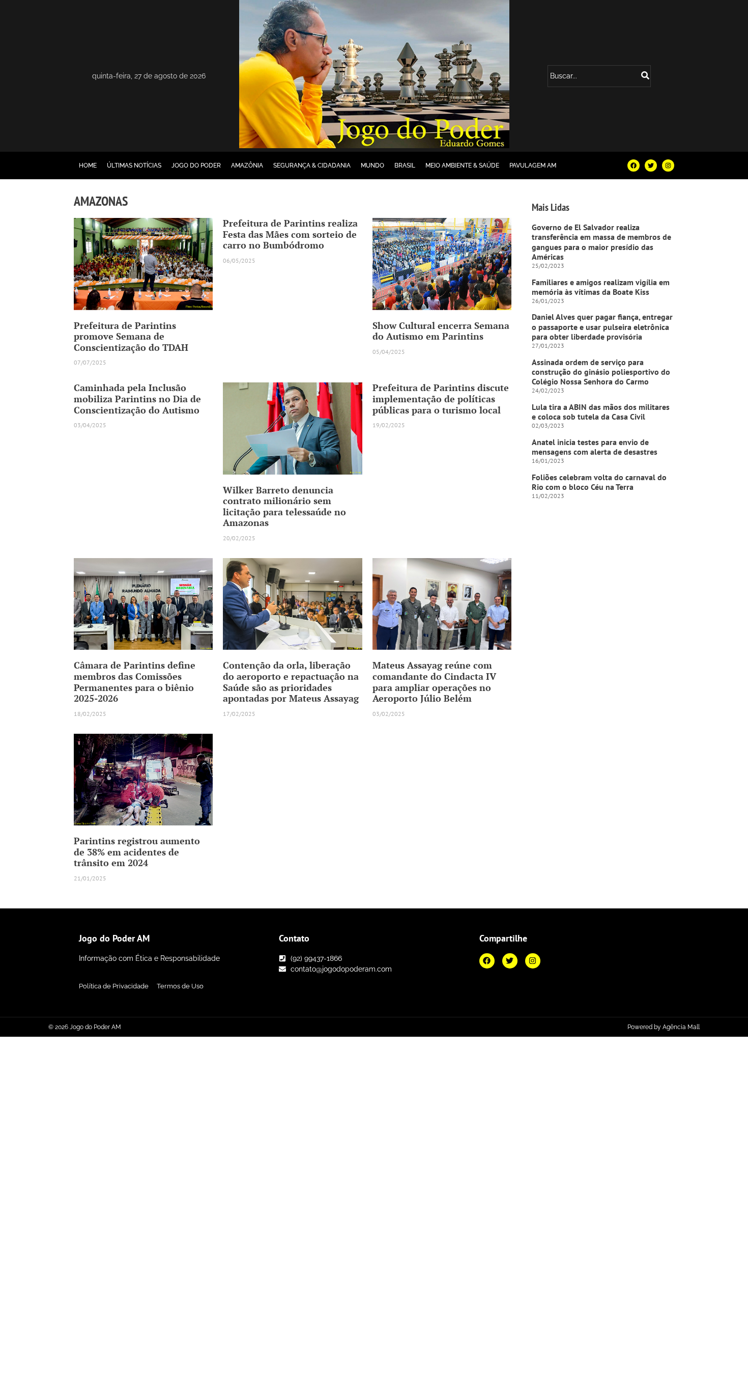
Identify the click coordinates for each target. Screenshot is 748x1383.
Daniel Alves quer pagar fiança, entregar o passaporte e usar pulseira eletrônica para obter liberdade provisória (602, 326)
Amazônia (247, 165)
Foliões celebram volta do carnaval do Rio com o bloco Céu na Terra (599, 482)
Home (88, 165)
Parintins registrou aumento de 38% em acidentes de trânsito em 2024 (137, 852)
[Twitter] (651, 165)
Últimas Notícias (134, 165)
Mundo (372, 165)
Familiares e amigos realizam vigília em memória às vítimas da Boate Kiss (601, 287)
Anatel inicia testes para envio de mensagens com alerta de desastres (594, 447)
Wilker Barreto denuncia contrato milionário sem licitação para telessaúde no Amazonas (284, 506)
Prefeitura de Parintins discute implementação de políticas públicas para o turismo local (440, 398)
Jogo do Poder (196, 165)
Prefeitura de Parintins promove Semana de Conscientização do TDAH (131, 336)
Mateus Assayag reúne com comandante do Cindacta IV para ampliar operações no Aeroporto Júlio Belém (434, 681)
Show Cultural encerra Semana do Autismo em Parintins (440, 331)
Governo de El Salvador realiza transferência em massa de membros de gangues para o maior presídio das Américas (601, 242)
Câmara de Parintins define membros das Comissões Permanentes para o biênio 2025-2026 (134, 681)
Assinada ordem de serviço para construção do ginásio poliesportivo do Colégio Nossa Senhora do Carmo (601, 371)
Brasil (404, 165)
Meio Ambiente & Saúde (462, 165)
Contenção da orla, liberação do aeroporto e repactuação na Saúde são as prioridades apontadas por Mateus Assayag (291, 681)
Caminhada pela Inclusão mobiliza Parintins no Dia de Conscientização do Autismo (137, 398)
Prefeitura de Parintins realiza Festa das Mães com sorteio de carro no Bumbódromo (290, 234)
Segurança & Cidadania (312, 165)
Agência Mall (681, 1027)
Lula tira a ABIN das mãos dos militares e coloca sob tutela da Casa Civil (601, 412)
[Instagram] (668, 165)
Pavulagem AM (532, 165)
